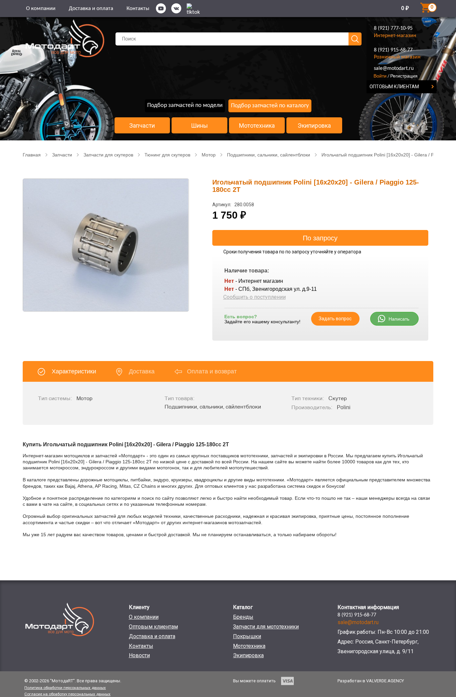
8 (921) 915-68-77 (393, 50)
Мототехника (257, 125)
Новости (139, 655)
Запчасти (142, 125)
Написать (399, 319)
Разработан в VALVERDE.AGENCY (370, 680)
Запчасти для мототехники (266, 626)
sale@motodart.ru (394, 68)
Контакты (138, 8)
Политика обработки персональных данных (65, 687)
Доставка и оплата (91, 8)
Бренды (243, 617)
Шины (199, 125)
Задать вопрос (335, 318)
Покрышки (247, 636)
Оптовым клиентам (153, 626)
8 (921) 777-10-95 (393, 28)
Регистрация (404, 76)
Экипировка (314, 125)
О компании (40, 8)
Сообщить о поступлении (254, 297)
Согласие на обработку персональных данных (67, 694)
